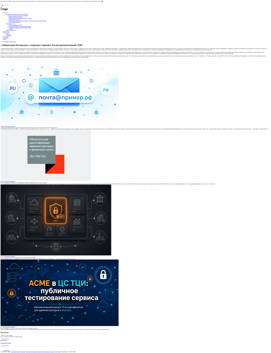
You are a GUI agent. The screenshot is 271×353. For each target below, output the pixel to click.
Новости (8, 34)
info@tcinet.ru (4, 340)
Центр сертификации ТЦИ (15, 25)
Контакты (5, 38)
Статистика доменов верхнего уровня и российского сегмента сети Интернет (27, 20)
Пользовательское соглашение (18, 351)
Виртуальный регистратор (15, 17)
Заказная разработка (11, 30)
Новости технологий (11, 41)
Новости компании (10, 126)
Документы (6, 31)
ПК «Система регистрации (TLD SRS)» (18, 15)
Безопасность (9, 23)
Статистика (6, 36)
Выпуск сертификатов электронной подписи (20, 26)
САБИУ (11, 29)
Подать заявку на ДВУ (14, 19)
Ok (102, 1)
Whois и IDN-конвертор (14, 22)
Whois (4, 39)
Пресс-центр (6, 32)
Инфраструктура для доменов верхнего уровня (20, 18)
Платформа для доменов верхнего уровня (16, 14)
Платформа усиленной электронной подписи (20, 27)
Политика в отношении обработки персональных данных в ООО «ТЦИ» (43, 351)
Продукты (6, 12)
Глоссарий (8, 35)
